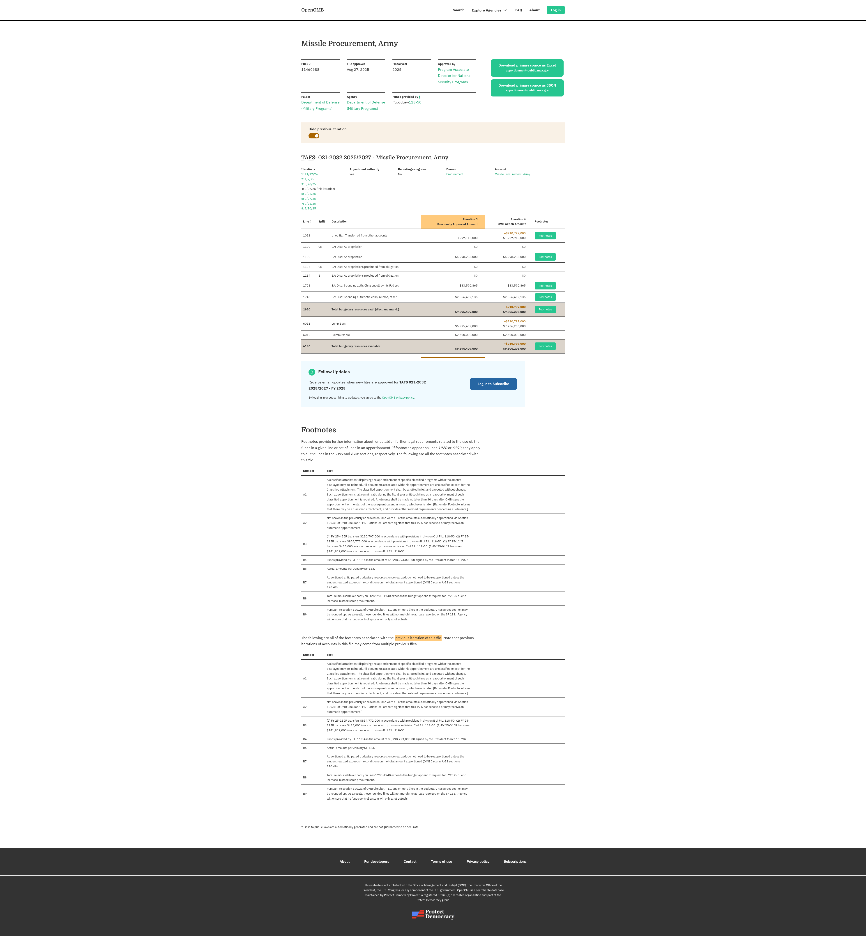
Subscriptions (515, 861)
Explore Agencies (487, 10)
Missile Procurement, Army (512, 174)
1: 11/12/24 (309, 174)
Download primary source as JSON (527, 87)
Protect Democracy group (432, 900)
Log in (556, 10)
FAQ (518, 10)
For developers (376, 861)
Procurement (454, 174)
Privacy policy (478, 861)
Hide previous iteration (327, 129)
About (534, 10)
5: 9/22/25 (308, 194)
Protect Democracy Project (402, 895)
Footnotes (545, 236)
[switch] (314, 135)
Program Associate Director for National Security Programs (454, 75)
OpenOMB (312, 10)
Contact (410, 861)
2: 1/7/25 (307, 179)
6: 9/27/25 (308, 199)
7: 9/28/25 (308, 204)
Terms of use (441, 861)
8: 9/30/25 (308, 208)
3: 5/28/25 (308, 184)
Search (459, 10)
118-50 (415, 102)
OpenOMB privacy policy (398, 397)
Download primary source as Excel (527, 67)
